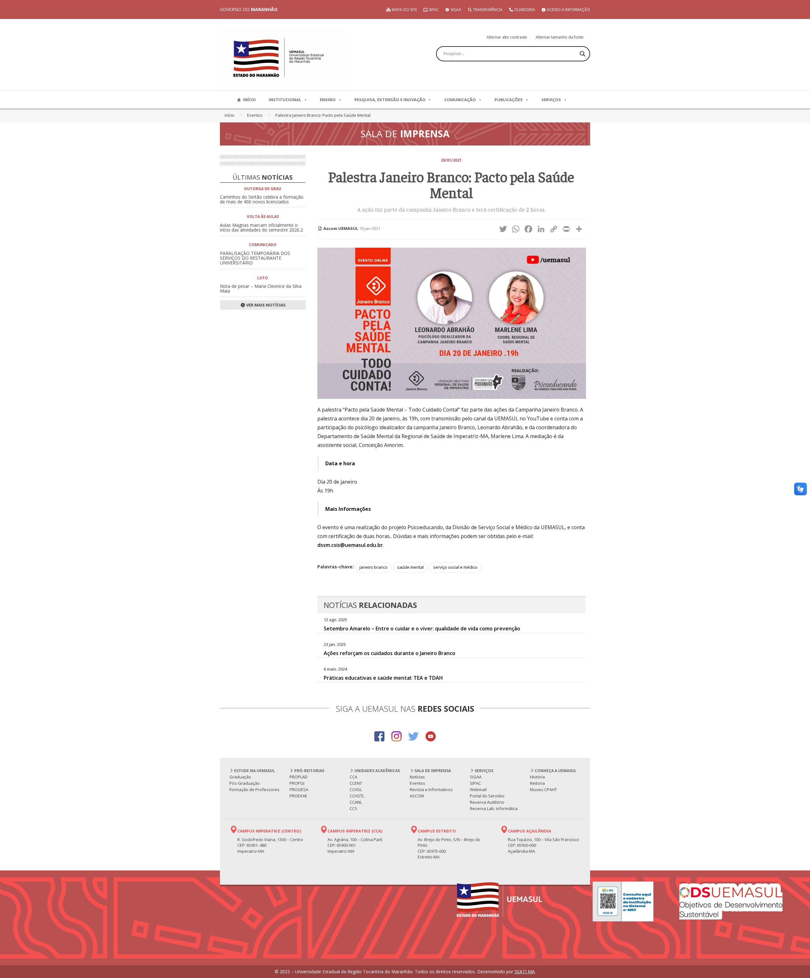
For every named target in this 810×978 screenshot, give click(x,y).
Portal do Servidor (487, 796)
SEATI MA (524, 972)
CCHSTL (357, 796)
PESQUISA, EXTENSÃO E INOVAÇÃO (390, 99)
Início (229, 115)
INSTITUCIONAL (285, 99)
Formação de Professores (254, 789)
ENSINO (328, 99)
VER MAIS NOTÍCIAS (265, 305)
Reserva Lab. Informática (494, 808)
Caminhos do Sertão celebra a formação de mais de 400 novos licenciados (261, 199)
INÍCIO (249, 99)
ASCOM (417, 796)
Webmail (478, 789)
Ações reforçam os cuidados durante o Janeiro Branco (389, 653)
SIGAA (455, 9)
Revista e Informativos (431, 789)
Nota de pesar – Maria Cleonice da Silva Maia (261, 288)
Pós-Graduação (244, 783)
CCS (353, 808)
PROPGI (297, 783)
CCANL (356, 802)
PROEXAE (298, 796)
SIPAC (433, 9)
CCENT (356, 783)
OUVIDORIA (524, 9)
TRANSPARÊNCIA (487, 9)
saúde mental (410, 567)
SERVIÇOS (551, 99)
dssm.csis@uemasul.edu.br (350, 545)
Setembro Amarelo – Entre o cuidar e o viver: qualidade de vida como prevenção (422, 628)
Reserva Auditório (487, 802)
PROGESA (299, 789)
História (537, 777)
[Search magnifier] (582, 53)
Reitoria (537, 783)
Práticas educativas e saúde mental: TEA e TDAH (383, 677)
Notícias (417, 777)
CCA (353, 777)
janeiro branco (373, 567)
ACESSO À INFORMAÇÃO (568, 9)
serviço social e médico (455, 567)
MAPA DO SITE (404, 9)
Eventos (255, 115)
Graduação (240, 777)
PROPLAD (299, 777)
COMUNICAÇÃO (460, 99)
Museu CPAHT (543, 789)
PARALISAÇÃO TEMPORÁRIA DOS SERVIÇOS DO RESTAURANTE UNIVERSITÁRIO (255, 258)
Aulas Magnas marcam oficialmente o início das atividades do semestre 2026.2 (261, 227)
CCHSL (356, 789)
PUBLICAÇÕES (509, 99)
